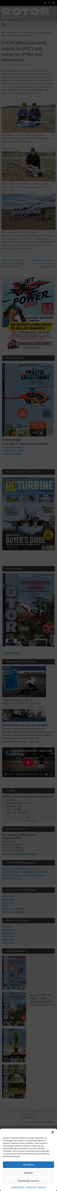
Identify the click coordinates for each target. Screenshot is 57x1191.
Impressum (41, 1187)
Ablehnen (28, 1173)
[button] (52, 1132)
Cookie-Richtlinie (18, 1187)
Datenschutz (31, 1187)
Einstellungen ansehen (28, 1181)
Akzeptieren (28, 1164)
